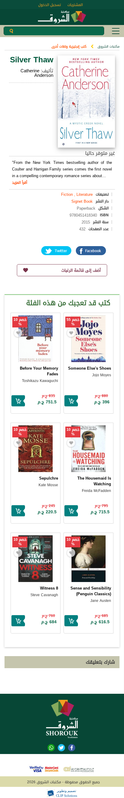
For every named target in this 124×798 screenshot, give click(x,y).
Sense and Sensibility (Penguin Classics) (90, 591)
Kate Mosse (48, 485)
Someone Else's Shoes (89, 368)
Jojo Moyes (101, 375)
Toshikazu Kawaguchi (40, 380)
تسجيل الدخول (49, 5)
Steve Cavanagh (44, 595)
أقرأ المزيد (19, 182)
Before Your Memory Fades (39, 371)
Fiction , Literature (77, 194)
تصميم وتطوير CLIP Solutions (66, 793)
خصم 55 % (73, 322)
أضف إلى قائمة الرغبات (81, 270)
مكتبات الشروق (108, 46)
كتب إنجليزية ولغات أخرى (68, 46)
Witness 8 (49, 588)
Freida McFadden (96, 490)
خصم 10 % (20, 322)
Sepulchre (48, 478)
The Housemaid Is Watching (94, 481)
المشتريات (75, 5)
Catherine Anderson (36, 73)
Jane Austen (100, 600)
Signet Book (82, 201)
